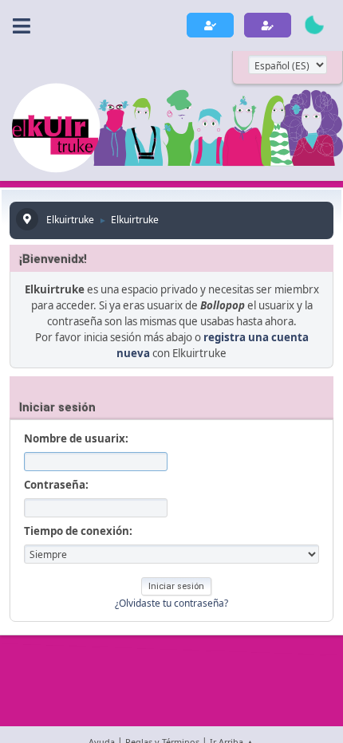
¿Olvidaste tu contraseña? (171, 603)
